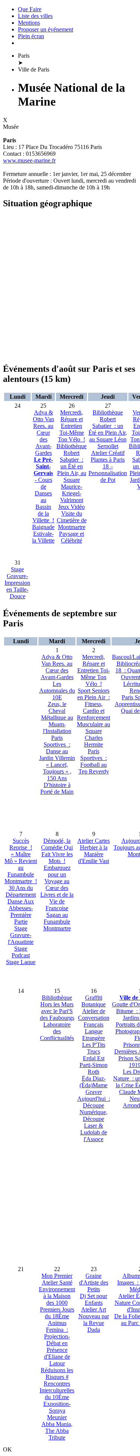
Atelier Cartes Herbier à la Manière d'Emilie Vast (93, 851)
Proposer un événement (45, 29)
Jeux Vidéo (71, 507)
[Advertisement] (70, 286)
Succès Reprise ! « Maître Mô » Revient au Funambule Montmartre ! (20, 861)
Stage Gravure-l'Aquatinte (21, 935)
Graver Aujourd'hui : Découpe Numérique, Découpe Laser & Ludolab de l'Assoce (93, 1115)
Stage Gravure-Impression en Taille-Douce (17, 582)
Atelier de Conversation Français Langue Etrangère (93, 1024)
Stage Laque (20, 962)
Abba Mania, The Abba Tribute (56, 1431)
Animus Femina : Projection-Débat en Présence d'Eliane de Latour (57, 1343)
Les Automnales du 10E (57, 690)
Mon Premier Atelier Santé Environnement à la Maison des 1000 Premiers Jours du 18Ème (57, 1296)
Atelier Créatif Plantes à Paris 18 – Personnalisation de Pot (107, 466)
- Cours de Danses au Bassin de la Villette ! (43, 489)
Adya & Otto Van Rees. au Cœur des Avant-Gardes (43, 432)
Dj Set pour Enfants (93, 1299)
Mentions (29, 22)
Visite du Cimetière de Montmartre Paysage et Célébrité (72, 527)
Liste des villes (35, 16)
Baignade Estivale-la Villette (43, 534)
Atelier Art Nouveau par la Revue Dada (93, 1319)
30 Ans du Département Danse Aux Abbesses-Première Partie (21, 905)
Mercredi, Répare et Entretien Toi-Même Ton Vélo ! (71, 426)
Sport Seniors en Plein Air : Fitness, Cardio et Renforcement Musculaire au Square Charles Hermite (93, 717)
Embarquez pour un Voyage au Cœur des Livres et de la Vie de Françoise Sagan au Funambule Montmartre (57, 897)
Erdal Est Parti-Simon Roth (94, 1065)
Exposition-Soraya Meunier (57, 1410)
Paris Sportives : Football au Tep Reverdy (93, 761)
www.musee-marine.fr (29, 160)
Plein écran (31, 36)
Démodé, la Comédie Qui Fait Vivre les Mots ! (57, 851)
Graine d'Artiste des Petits (93, 1282)
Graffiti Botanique (93, 1000)
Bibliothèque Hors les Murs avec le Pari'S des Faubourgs (57, 1007)
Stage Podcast (21, 951)
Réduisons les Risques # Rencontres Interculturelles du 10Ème (57, 1383)
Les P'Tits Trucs (93, 1048)
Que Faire (29, 9)
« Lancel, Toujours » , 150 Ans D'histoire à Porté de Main (57, 778)
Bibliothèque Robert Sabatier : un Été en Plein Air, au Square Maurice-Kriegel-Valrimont (71, 473)
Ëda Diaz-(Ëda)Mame (94, 1081)
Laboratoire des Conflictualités (57, 1031)
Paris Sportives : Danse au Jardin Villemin (57, 748)
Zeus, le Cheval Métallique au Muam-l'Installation (57, 717)
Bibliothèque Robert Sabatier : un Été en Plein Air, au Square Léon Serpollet (107, 429)
